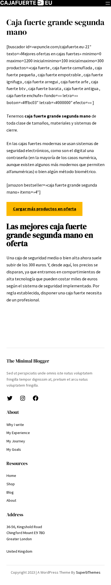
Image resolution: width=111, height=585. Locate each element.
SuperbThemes (88, 572)
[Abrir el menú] (108, 3)
